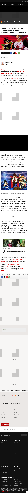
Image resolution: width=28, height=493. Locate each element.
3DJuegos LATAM (17, 479)
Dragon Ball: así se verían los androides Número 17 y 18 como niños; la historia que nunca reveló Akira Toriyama (14, 251)
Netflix (4, 21)
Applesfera (3, 446)
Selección (12, 4)
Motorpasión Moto (17, 461)
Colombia (3, 409)
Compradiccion (4, 472)
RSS (15, 395)
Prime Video (9, 21)
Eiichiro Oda (9, 264)
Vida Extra (16, 444)
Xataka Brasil (4, 481)
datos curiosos (15, 259)
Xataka (2, 442)
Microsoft (16, 414)
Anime (19, 274)
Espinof (15, 453)
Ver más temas (5, 424)
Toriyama (7, 266)
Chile (15, 407)
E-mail (19, 53)
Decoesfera (3, 470)
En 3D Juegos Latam (6, 248)
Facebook (11, 53)
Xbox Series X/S (21, 4)
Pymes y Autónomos (18, 470)
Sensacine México (17, 481)
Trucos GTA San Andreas (15, 390)
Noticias (8, 274)
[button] (9, 62)
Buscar (26, 430)
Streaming (3, 420)
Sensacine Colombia (18, 483)
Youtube (12, 395)
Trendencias (3, 468)
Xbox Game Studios (5, 414)
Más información (4, 491)
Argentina (3, 407)
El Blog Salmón (17, 468)
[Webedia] (25, 1)
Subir (23, 435)
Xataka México (4, 479)
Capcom (3, 417)
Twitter (14, 53)
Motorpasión (16, 460)
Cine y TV (14, 274)
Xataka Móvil (3, 444)
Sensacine (16, 451)
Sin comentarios (6, 52)
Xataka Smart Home (5, 447)
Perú (2, 412)
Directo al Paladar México (6, 485)
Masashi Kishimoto (17, 264)
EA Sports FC (20, 21)
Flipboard (16, 53)
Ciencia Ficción (17, 420)
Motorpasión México (18, 485)
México (16, 409)
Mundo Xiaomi (4, 449)
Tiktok (18, 395)
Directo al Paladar (4, 460)
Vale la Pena (4, 4)
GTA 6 (15, 21)
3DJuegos (16, 442)
